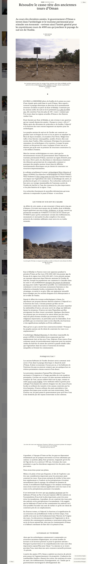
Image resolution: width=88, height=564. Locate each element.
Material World (49, 2)
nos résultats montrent (54, 492)
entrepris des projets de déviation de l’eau (46, 283)
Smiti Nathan (48, 34)
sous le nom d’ (35, 381)
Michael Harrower (40, 335)
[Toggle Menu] (83, 2)
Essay (42, 2)
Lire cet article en (80, 555)
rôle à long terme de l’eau (45, 176)
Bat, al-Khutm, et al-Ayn (54, 210)
